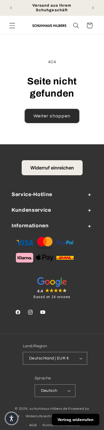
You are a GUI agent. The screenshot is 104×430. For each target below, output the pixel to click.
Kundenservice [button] (31, 210)
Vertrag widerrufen (75, 419)
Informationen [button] (30, 225)
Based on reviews (52, 297)
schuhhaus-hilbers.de (49, 408)
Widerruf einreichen (52, 168)
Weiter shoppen (52, 116)
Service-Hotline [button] (32, 194)
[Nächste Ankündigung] (93, 7)
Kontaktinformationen (61, 425)
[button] (12, 25)
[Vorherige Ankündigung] (11, 7)
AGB (33, 425)
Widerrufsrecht (39, 416)
